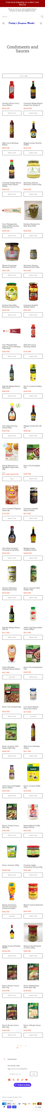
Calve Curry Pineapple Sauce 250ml (11, 787)
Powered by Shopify (7, 1101)
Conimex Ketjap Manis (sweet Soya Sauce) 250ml (11, 184)
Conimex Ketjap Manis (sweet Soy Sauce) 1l (33, 104)
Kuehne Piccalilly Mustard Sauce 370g (10, 306)
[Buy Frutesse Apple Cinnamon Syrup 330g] (33, 851)
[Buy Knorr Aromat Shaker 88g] (33, 372)
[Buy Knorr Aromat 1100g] (11, 851)
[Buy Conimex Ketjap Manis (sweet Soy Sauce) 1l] (33, 89)
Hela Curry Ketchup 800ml (10, 144)
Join (33, 1074)
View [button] (11, 479)
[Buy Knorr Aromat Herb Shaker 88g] (33, 574)
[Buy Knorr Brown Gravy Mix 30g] (11, 1011)
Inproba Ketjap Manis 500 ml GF (11, 387)
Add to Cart (12, 113)
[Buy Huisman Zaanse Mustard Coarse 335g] (33, 169)
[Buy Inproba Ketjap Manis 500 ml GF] (11, 372)
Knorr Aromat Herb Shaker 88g (32, 589)
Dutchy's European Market (9, 1097)
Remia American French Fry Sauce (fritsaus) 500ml (9, 906)
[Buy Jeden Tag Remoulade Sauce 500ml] (33, 613)
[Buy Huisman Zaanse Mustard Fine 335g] (33, 251)
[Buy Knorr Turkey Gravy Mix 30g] (11, 811)
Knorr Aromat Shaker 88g (33, 387)
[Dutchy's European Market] (21, 23)
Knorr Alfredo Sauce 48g (32, 1026)
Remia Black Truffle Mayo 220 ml (32, 826)
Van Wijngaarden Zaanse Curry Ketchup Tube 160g (11, 346)
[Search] (42, 16)
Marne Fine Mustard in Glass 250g (32, 947)
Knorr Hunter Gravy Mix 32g (10, 986)
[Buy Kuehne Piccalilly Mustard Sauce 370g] (11, 291)
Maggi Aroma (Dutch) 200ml (33, 144)
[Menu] (3, 23)
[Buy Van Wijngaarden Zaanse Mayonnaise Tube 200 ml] (11, 210)
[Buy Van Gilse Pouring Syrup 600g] (11, 412)
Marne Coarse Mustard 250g (33, 906)
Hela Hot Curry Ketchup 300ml (30, 346)
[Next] (26, 1046)
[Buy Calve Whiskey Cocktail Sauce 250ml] (11, 653)
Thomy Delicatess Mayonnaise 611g (9, 589)
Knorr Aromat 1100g (10, 865)
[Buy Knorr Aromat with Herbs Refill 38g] (11, 732)
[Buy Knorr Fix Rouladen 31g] (33, 451)
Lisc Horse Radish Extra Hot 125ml (31, 708)
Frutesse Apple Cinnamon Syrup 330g (33, 866)
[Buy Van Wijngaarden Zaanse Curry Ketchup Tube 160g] (11, 331)
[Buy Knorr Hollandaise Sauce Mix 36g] (33, 972)
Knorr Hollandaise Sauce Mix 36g (31, 986)
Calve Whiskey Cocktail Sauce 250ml (11, 668)
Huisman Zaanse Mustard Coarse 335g (32, 184)
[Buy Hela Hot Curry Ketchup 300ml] (33, 331)
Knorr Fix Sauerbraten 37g (33, 668)
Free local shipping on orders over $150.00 (22, 3)
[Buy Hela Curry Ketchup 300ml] (33, 732)
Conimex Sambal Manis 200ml (31, 509)
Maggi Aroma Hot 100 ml (33, 427)
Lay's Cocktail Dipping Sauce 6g (11, 509)
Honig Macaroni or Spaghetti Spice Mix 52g (10, 467)
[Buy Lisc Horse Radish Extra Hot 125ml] (33, 693)
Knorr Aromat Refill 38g (32, 787)
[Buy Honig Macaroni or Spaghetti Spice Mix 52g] (11, 451)
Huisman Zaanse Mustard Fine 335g (31, 266)
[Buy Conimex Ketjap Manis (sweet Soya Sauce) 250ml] (11, 169)
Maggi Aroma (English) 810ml (30, 549)
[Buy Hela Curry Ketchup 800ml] (11, 129)
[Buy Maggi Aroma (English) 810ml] (33, 534)
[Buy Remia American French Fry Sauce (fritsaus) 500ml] (11, 891)
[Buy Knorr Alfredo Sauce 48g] (33, 1011)
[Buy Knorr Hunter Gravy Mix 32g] (11, 972)
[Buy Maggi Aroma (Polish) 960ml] (11, 932)
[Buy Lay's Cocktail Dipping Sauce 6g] (11, 494)
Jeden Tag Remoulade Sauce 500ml (33, 628)
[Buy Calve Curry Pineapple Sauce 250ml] (11, 772)
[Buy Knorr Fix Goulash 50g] (11, 693)
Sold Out (12, 677)
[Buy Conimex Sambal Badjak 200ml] (33, 291)
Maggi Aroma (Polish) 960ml (11, 947)
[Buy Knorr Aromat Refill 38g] (33, 772)
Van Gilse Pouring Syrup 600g (9, 427)
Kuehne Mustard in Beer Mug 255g (32, 225)
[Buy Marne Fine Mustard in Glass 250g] (33, 932)
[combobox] (20, 16)
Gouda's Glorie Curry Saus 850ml (10, 104)
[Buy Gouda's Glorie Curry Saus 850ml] (11, 89)
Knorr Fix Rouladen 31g (32, 466)
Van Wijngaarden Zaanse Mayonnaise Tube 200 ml (10, 226)
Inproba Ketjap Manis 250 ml (11, 628)
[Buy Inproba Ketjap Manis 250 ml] (11, 613)
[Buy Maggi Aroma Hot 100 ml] (33, 412)
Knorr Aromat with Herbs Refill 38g (10, 747)
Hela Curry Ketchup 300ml (32, 747)
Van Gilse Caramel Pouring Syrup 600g (10, 549)
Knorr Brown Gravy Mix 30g (10, 1026)
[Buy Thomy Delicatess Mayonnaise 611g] (11, 574)
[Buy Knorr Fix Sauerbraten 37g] (33, 653)
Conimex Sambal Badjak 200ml (31, 306)
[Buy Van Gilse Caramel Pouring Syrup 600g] (11, 534)
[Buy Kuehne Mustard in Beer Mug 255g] (33, 210)
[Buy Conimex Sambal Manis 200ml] (33, 494)
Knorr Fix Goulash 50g (11, 707)
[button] (41, 23)
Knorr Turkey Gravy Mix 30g (10, 826)
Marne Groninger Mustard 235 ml (9, 266)
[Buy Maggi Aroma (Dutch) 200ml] (33, 129)
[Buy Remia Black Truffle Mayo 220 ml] (33, 811)
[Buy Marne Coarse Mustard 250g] (33, 891)
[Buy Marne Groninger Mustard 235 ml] (11, 251)
